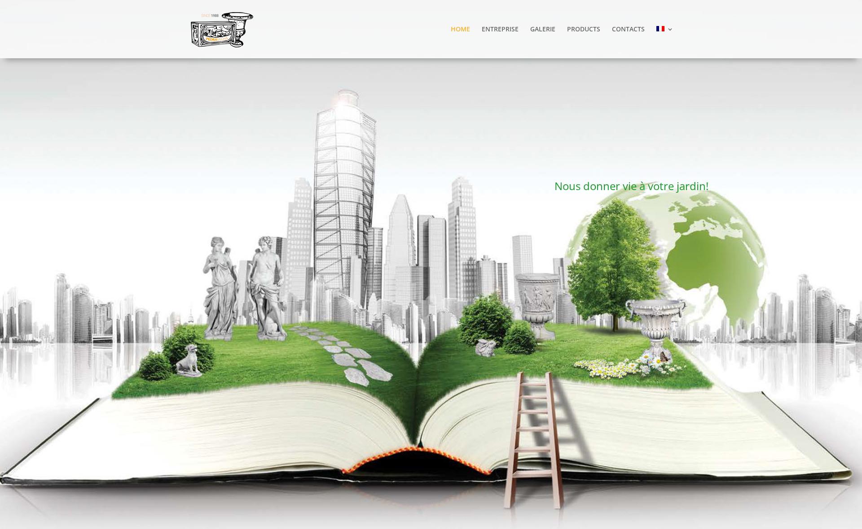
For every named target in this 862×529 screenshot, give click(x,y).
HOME (460, 29)
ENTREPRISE (500, 29)
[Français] (664, 42)
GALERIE (542, 29)
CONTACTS (628, 29)
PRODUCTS (583, 29)
